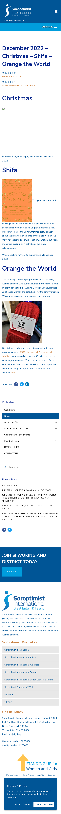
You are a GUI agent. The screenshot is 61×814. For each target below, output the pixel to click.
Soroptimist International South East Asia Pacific (28, 679)
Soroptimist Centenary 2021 (18, 687)
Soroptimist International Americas (21, 664)
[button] (49, 27)
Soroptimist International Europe (20, 672)
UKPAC (8, 702)
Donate (51, 775)
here (13, 372)
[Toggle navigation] (48, 11)
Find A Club (28, 775)
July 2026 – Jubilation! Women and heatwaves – (27, 490)
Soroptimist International (16, 649)
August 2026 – (9, 485)
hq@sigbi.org (15, 734)
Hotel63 (8, 694)
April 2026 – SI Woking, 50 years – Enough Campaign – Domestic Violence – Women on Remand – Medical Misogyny (30, 516)
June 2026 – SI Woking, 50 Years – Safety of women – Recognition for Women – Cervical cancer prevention (30, 498)
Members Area (13, 775)
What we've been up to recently (18, 85)
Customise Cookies (43, 804)
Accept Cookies (22, 804)
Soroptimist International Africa (20, 657)
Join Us (41, 775)
